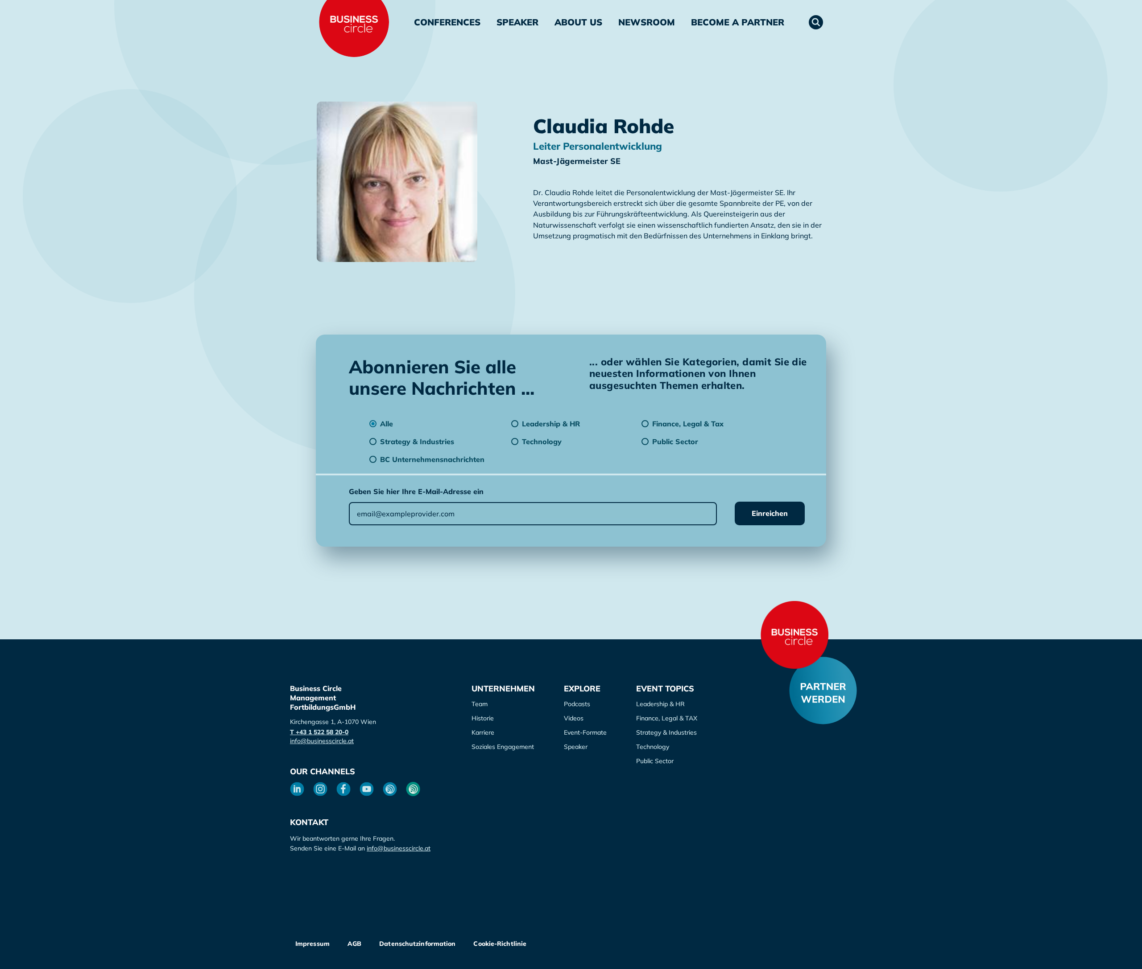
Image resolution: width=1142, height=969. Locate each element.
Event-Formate (585, 732)
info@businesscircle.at (322, 741)
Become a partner (737, 22)
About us (578, 22)
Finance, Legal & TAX (666, 718)
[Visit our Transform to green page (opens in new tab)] (413, 789)
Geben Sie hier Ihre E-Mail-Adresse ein (416, 491)
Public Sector (655, 761)
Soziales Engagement (503, 747)
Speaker (517, 22)
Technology (652, 747)
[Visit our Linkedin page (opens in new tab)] (297, 789)
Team (480, 704)
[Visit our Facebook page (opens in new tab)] (343, 789)
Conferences (447, 22)
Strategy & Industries (666, 732)
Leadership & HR (660, 704)
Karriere (483, 732)
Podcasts (577, 704)
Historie (483, 718)
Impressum (312, 944)
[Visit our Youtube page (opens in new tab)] (367, 789)
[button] (816, 22)
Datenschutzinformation (417, 944)
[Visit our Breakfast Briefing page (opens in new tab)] (390, 789)
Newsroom (646, 22)
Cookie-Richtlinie (499, 944)
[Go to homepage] (794, 635)
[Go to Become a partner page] (823, 690)
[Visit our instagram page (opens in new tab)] (320, 789)
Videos (573, 718)
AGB (354, 944)
